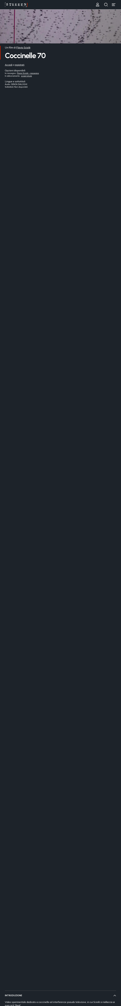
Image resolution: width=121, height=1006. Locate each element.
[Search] (106, 4)
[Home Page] (16, 4)
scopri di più (26, 76)
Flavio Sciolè (23, 47)
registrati (19, 64)
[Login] (97, 4)
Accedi (8, 64)
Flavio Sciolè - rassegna (28, 73)
